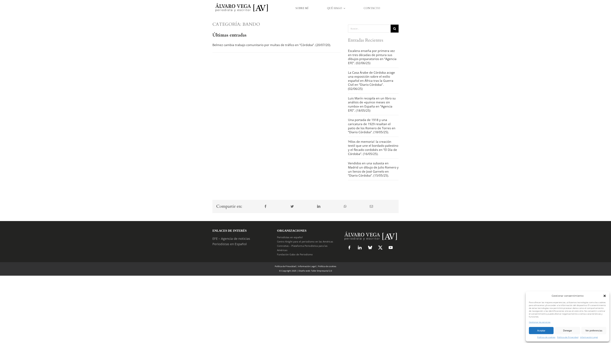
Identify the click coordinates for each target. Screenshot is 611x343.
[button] (604, 295)
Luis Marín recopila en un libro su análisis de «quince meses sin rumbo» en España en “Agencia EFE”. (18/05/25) (372, 104)
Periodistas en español (290, 237)
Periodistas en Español (229, 244)
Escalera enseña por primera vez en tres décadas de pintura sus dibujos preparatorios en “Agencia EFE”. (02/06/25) (372, 57)
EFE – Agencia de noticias (231, 238)
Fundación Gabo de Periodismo (295, 254)
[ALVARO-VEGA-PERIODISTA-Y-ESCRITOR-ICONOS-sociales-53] (370, 247)
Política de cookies (546, 337)
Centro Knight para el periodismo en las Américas (305, 241)
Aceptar (541, 330)
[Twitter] (292, 206)
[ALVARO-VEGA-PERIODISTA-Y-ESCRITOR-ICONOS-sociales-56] (390, 247)
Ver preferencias (593, 330)
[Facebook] (265, 206)
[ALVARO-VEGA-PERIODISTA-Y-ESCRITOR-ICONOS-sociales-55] (359, 247)
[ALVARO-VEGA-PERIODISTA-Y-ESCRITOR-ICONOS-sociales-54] (349, 247)
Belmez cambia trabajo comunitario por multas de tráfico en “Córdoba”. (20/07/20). (271, 45)
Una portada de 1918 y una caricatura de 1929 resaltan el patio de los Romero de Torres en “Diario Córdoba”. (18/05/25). (371, 126)
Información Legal (589, 337)
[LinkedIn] (319, 206)
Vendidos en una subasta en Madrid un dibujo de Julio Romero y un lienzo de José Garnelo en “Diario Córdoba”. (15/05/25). (373, 169)
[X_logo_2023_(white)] (380, 247)
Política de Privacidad (567, 337)
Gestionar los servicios (540, 322)
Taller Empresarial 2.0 (321, 270)
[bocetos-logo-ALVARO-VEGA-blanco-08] (370, 230)
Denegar (567, 330)
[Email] (371, 206)
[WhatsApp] (345, 206)
